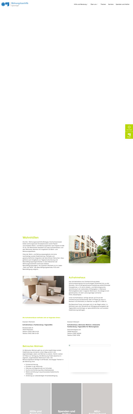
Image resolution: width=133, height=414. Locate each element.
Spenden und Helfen (122, 4)
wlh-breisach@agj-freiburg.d (76, 337)
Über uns (94, 4)
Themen (103, 4)
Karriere (110, 4)
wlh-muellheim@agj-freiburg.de (33, 335)
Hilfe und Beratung (80, 4)
